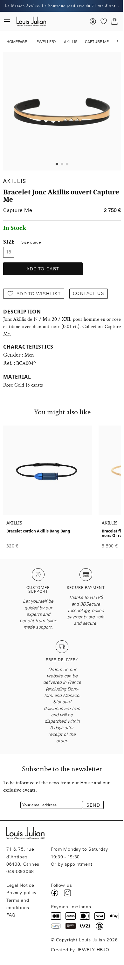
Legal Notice (20, 885)
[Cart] (114, 21)
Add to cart (42, 269)
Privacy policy (21, 892)
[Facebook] (55, 893)
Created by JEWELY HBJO (80, 950)
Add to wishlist (39, 294)
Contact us (88, 293)
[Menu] (7, 21)
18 (8, 252)
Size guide (31, 242)
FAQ (11, 915)
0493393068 (20, 871)
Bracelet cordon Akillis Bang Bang (38, 531)
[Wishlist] (103, 21)
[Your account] (93, 21)
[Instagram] (67, 893)
